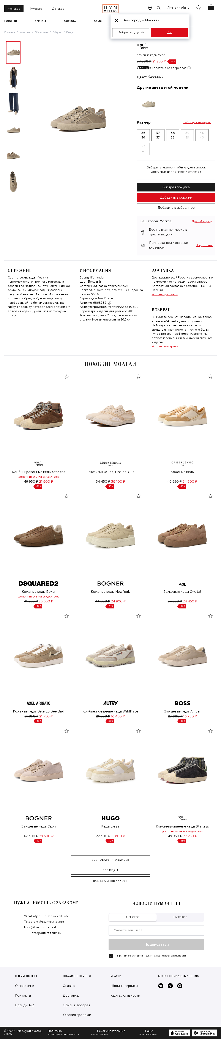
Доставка (71, 995)
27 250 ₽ (190, 836)
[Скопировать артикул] (109, 303)
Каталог (25, 32)
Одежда (70, 21)
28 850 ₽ (46, 601)
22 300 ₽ (103, 836)
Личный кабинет (179, 7)
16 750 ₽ (190, 716)
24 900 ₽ (118, 601)
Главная (9, 32)
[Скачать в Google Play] (204, 1033)
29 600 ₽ (46, 836)
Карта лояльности (125, 995)
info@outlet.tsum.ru (46, 933)
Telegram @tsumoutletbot (44, 922)
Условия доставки (165, 294)
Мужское (36, 9)
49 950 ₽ (31, 481)
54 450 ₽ (103, 481)
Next (26, 119)
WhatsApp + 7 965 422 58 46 (46, 916)
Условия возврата (165, 346)
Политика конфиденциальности (63, 1033)
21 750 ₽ (46, 716)
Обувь (98, 21)
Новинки (10, 21)
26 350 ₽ (103, 716)
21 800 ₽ (46, 481)
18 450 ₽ (118, 716)
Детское (58, 9)
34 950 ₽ (175, 601)
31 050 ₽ (31, 716)
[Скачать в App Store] (179, 1033)
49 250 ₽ (174, 481)
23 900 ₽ (175, 716)
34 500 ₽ (190, 481)
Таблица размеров (197, 122)
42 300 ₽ (31, 836)
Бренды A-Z (24, 1005)
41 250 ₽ (31, 601)
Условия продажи (77, 1015)
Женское (14, 9)
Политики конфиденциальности (165, 956)
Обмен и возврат (76, 1005)
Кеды (70, 32)
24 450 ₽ (190, 601)
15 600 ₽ (118, 836)
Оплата (69, 986)
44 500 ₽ (102, 601)
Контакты (23, 995)
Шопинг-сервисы (124, 986)
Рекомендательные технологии (108, 1033)
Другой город (202, 221)
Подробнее (204, 245)
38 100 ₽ (118, 481)
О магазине (24, 986)
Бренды (40, 21)
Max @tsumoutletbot (40, 927)
